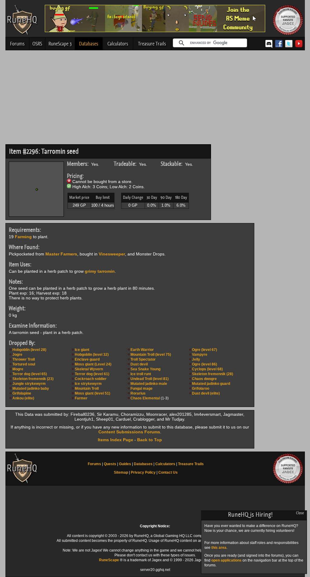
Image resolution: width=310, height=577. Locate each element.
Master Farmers (61, 254)
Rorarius (138, 393)
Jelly (196, 359)
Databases (88, 43)
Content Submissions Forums (129, 431)
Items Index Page (115, 439)
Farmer (81, 398)
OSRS (37, 43)
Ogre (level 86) (204, 364)
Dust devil (139, 364)
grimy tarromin (100, 271)
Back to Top (149, 439)
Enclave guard (87, 359)
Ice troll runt (140, 374)
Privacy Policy (143, 472)
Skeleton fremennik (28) (212, 374)
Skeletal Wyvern (89, 369)
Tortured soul (23, 364)
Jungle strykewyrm (29, 384)
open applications (226, 560)
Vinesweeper (112, 254)
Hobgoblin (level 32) (92, 354)
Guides (125, 464)
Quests (110, 464)
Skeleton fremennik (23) (33, 379)
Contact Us (168, 472)
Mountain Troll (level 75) (150, 354)
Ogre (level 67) (204, 350)
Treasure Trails (152, 43)
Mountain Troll (87, 388)
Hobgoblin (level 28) (29, 350)
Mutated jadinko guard (211, 384)
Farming (23, 236)
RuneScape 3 (60, 43)
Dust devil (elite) (206, 393)
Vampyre (199, 354)
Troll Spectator (143, 359)
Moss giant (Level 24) (93, 364)
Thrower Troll (23, 359)
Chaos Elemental (145, 398)
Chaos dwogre (204, 379)
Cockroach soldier (91, 379)
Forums (17, 43)
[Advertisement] (155, 98)
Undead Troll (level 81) (149, 379)
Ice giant (82, 350)
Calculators (117, 43)
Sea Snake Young (145, 369)
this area (218, 547)
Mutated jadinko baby (30, 388)
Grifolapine (21, 393)
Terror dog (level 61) (92, 374)
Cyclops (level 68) (207, 369)
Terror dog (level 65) (29, 374)
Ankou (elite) (23, 398)
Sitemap (121, 472)
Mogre (17, 369)
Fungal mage (141, 388)
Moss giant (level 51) (92, 393)
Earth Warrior (142, 350)
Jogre (17, 354)
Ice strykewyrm (88, 384)
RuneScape (109, 560)
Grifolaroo (200, 388)
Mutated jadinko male (148, 384)
